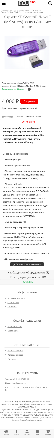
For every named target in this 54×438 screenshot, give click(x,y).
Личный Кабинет (15, 350)
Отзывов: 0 (20, 116)
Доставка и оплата (16, 298)
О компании (13, 302)
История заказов (15, 354)
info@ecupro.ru (19, 383)
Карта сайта (13, 330)
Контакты (12, 306)
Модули (13, 10)
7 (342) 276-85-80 (21, 379)
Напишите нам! (15, 326)
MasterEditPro (24, 10)
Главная (4, 10)
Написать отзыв (33, 116)
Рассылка (12, 359)
